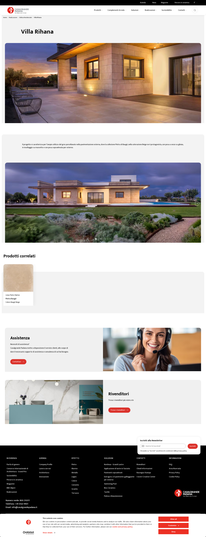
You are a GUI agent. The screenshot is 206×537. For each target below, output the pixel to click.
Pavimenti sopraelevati (113, 472)
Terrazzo (75, 493)
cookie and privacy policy (122, 527)
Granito (75, 489)
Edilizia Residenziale (25, 17)
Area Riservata (175, 468)
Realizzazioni (13, 17)
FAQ (170, 464)
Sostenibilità (12, 475)
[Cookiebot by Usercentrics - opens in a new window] (28, 532)
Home (5, 17)
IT (194, 2)
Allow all (173, 519)
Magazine (10, 483)
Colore (74, 480)
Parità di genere (13, 464)
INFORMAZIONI (175, 458)
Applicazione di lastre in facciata (117, 468)
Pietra (74, 464)
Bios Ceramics (109, 487)
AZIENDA (42, 458)
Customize (172, 525)
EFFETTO (75, 458)
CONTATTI (141, 458)
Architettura (44, 472)
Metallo (75, 472)
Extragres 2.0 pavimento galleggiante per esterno (119, 478)
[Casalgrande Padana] (18, 10)
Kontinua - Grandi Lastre (114, 464)
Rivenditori (141, 464)
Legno (74, 476)
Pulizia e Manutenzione (113, 496)
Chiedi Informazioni (144, 468)
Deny (173, 532)
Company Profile (45, 464)
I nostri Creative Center (146, 476)
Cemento (75, 484)
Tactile (107, 492)
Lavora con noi (45, 468)
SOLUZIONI (108, 458)
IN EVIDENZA (12, 458)
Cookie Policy (174, 476)
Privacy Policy (174, 472)
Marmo (75, 468)
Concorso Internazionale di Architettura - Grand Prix (17, 470)
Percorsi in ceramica (15, 479)
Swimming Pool (110, 483)
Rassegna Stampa (144, 472)
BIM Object (11, 487)
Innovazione (44, 476)
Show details (47, 533)
